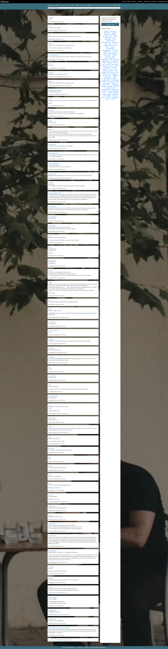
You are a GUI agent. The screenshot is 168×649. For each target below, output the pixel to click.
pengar (105, 53)
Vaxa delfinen (52, 376)
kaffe (110, 59)
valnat (66, 74)
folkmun (116, 59)
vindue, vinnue (52, 597)
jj (70, 5)
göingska (110, 70)
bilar (116, 51)
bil (110, 75)
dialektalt (106, 69)
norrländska (113, 53)
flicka (104, 92)
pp (86, 5)
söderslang (115, 89)
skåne (104, 70)
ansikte (116, 66)
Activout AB (79, 647)
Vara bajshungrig (53, 153)
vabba (50, 43)
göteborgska (107, 78)
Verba (50, 426)
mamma (104, 85)
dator (107, 47)
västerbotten (110, 40)
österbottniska (106, 89)
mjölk (109, 74)
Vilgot (50, 515)
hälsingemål (107, 55)
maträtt (104, 91)
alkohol (114, 55)
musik (104, 62)
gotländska (115, 97)
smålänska (105, 59)
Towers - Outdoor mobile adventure (94, 647)
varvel (50, 270)
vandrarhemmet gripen (55, 90)
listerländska (107, 96)
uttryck (107, 56)
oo (83, 5)
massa (57, 196)
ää (116, 5)
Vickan (50, 466)
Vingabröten (52, 619)
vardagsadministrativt (55, 193)
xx (107, 5)
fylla (111, 69)
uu (98, 5)
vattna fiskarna (53, 330)
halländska (106, 83)
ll (74, 5)
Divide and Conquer (68, 647)
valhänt (50, 72)
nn (80, 5)
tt (95, 5)
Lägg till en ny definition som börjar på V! (59, 640)
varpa (50, 236)
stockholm (114, 64)
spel (110, 44)
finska (114, 77)
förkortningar (106, 42)
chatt (114, 44)
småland (114, 74)
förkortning (106, 61)
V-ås (49, 26)
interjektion (115, 61)
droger (112, 47)
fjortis (104, 94)
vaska (50, 309)
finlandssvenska (110, 88)
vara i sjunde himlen (54, 163)
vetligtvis (51, 448)
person (107, 99)
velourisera (51, 418)
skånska (113, 34)
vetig (49, 437)
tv (112, 51)
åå (114, 5)
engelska (107, 34)
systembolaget (107, 50)
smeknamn (107, 67)
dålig (106, 44)
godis (103, 97)
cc (54, 5)
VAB (49, 35)
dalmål (116, 92)
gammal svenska (107, 86)
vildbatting (51, 506)
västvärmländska (113, 91)
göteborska (107, 77)
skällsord (108, 37)
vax (49, 367)
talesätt (104, 81)
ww (104, 5)
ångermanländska (110, 58)
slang (115, 36)
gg (64, 5)
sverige (115, 96)
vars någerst (52, 260)
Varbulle (50, 182)
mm (77, 5)
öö (119, 5)
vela (49, 405)
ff (61, 5)
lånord (114, 67)
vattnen (50, 339)
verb (116, 69)
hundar (114, 33)
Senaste (134, 1)
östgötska (113, 31)
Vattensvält (51, 322)
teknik (111, 66)
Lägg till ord (126, 1)
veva (49, 457)
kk (72, 5)
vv (101, 5)
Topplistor (146, 1)
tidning (108, 97)
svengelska (111, 81)
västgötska (115, 42)
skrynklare (57, 487)
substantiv (105, 75)
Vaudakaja (51, 357)
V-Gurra (50, 17)
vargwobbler (52, 217)
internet (105, 36)
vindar (50, 587)
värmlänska (115, 85)
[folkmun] (105, 66)
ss (93, 5)
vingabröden (52, 610)
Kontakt (153, 1)
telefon (113, 99)
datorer (109, 62)
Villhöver (51, 567)
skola (114, 39)
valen (50, 64)
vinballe (50, 578)
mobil (113, 56)
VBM (49, 385)
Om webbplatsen (162, 1)
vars (49, 247)
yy (109, 5)
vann (49, 99)
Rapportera (60, 21)
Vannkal (50, 110)
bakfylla (115, 50)
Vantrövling (52, 144)
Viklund (50, 495)
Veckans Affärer (53, 396)
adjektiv (112, 72)
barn (116, 70)
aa (49, 5)
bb (51, 5)
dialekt (106, 31)
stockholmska (110, 48)
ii (68, 5)
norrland (115, 94)
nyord (108, 64)
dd (56, 5)
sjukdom (116, 86)
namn (109, 94)
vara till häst (52, 174)
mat (117, 72)
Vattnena (51, 348)
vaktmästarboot (53, 55)
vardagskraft (52, 206)
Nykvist (56, 499)
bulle (108, 85)
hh (66, 5)
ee (59, 5)
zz (111, 5)
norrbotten (105, 72)
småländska (107, 33)
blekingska (108, 39)
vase (49, 300)
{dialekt (109, 92)
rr (91, 5)
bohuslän (114, 83)
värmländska (107, 51)
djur (103, 64)
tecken (116, 62)
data (115, 45)
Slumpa (140, 1)
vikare (50, 483)
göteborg (115, 75)
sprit (104, 74)
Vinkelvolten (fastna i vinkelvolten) (59, 628)
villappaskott (52, 524)
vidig (49, 475)
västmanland (115, 80)
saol (114, 37)
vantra (50, 120)
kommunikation (108, 45)
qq (89, 5)
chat (111, 36)
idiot (117, 81)
